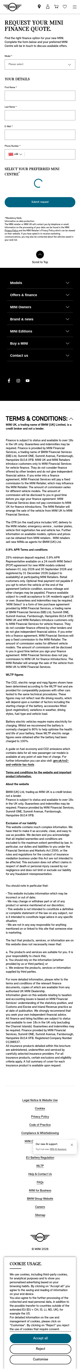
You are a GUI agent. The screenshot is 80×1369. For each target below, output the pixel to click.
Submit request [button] (40, 193)
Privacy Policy (12, 222)
